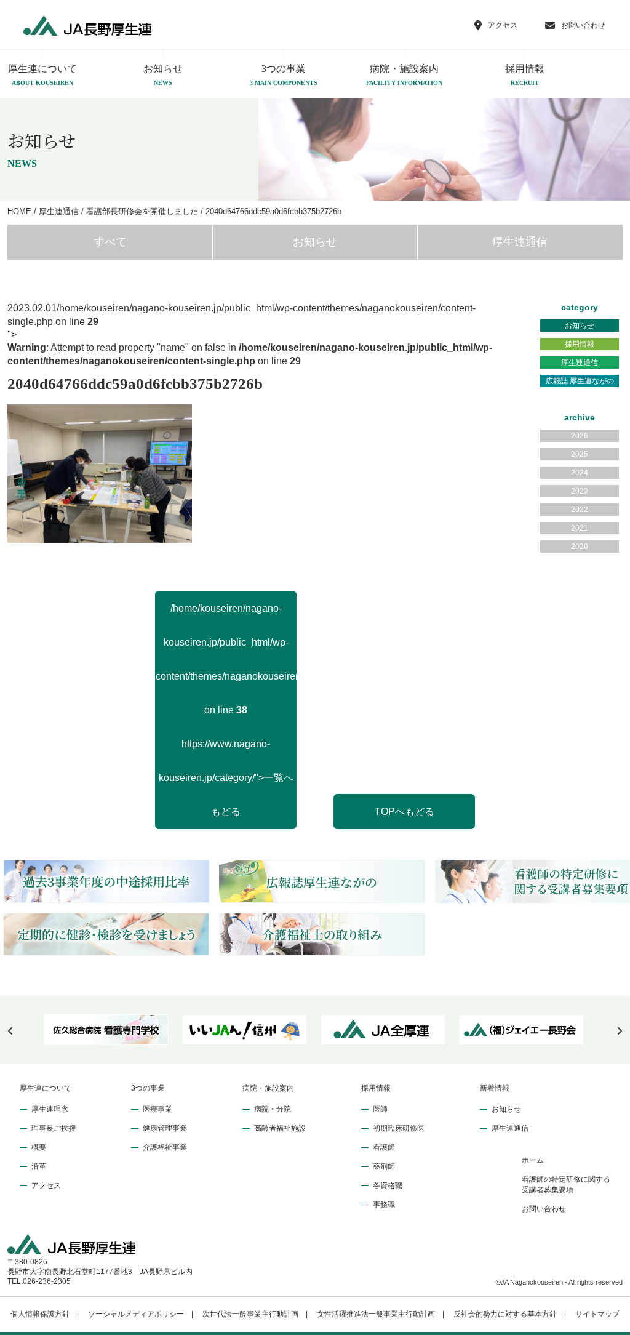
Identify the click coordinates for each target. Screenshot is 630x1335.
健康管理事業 (165, 1128)
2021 (579, 528)
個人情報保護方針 (40, 1314)
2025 (579, 454)
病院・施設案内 (404, 74)
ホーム (533, 1160)
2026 (579, 435)
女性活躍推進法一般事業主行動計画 (376, 1314)
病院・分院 (272, 1109)
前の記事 (22, 471)
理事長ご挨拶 (53, 1128)
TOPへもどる (404, 811)
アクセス (46, 1185)
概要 (38, 1147)
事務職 (384, 1204)
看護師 (384, 1147)
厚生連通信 (520, 242)
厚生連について (45, 1088)
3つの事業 (283, 74)
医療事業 (157, 1109)
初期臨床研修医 (399, 1128)
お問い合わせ (544, 1209)
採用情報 (524, 74)
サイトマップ (597, 1314)
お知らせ (163, 74)
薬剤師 (384, 1166)
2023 (579, 491)
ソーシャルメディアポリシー (136, 1314)
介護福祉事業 (165, 1147)
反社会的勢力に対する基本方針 (505, 1314)
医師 (380, 1109)
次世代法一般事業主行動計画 (250, 1314)
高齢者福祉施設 (280, 1128)
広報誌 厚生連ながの (580, 381)
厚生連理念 (49, 1109)
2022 (579, 509)
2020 (579, 546)
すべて (110, 242)
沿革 (38, 1166)
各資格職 (387, 1185)
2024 (579, 472)
